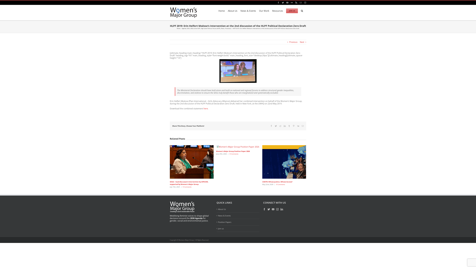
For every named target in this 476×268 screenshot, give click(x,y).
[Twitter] (269, 209)
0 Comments (187, 187)
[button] (302, 10)
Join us (221, 228)
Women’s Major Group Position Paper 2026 (233, 151)
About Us (222, 209)
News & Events (224, 215)
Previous (293, 42)
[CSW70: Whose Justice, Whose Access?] (284, 161)
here (206, 108)
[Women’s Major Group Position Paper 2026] (238, 146)
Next (302, 42)
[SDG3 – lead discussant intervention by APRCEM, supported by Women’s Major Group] (192, 161)
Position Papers (224, 222)
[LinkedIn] (282, 209)
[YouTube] (273, 209)
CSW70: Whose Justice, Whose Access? (277, 182)
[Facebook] (264, 209)
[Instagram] (277, 209)
